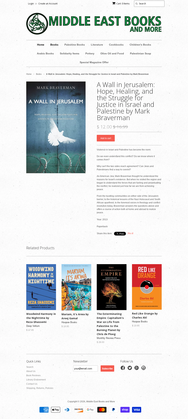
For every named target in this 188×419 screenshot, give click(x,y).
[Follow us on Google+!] (137, 369)
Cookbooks (116, 44)
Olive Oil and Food (112, 53)
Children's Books (140, 44)
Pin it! (130, 233)
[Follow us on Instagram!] (144, 369)
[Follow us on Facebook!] (123, 369)
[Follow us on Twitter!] (130, 369)
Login (31, 3)
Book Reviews (33, 375)
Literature (97, 44)
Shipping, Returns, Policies (39, 388)
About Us (30, 371)
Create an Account (47, 3)
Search (29, 367)
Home (40, 44)
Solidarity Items (69, 53)
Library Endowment (36, 379)
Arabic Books (45, 53)
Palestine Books (74, 44)
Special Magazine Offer (94, 62)
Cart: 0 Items (122, 3)
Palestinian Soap (140, 53)
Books (54, 44)
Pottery (89, 53)
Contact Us (31, 384)
